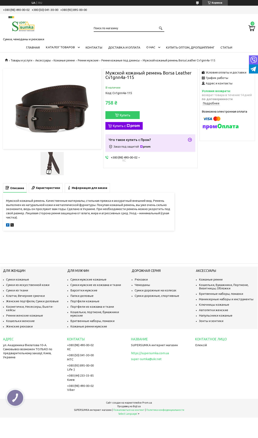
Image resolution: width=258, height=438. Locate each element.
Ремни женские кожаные (24, 315)
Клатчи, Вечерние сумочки (25, 295)
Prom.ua (147, 402)
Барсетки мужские (83, 290)
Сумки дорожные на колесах (155, 290)
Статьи (226, 47)
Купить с (119, 126)
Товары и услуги (21, 60)
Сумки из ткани (17, 290)
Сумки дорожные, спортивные (157, 295)
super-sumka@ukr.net (146, 359)
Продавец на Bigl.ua (129, 406)
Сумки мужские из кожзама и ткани (95, 285)
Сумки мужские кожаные (88, 279)
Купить (125, 115)
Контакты (93, 47)
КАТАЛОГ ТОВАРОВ (60, 47)
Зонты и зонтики (211, 321)
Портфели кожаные (84, 301)
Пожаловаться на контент (129, 410)
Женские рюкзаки (19, 326)
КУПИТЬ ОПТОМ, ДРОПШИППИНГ (190, 47)
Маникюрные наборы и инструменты (226, 299)
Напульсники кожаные (215, 315)
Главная (33, 47)
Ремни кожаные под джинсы (120, 60)
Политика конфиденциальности (165, 410)
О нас (150, 47)
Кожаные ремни (64, 60)
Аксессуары (43, 60)
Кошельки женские (20, 321)
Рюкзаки (141, 279)
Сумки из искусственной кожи (27, 285)
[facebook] (7, 225)
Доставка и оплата (124, 47)
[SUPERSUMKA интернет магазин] (23, 25)
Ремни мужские (88, 60)
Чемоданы (142, 285)
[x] (12, 225)
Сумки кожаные (17, 279)
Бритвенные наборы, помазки (92, 321)
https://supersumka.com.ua (150, 353)
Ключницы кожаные (214, 304)
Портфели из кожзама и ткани (92, 306)
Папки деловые (82, 295)
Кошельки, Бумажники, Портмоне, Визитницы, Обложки (224, 286)
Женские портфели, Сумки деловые (32, 301)
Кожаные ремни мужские (88, 326)
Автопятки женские (213, 310)
